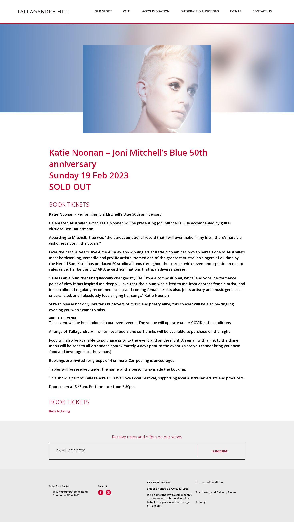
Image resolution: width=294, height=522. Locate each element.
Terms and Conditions (210, 482)
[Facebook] (100, 492)
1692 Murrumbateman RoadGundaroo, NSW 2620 (70, 493)
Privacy (200, 502)
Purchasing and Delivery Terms (216, 492)
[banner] (43, 11)
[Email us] (108, 492)
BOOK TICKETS (69, 204)
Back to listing (59, 411)
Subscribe (220, 451)
